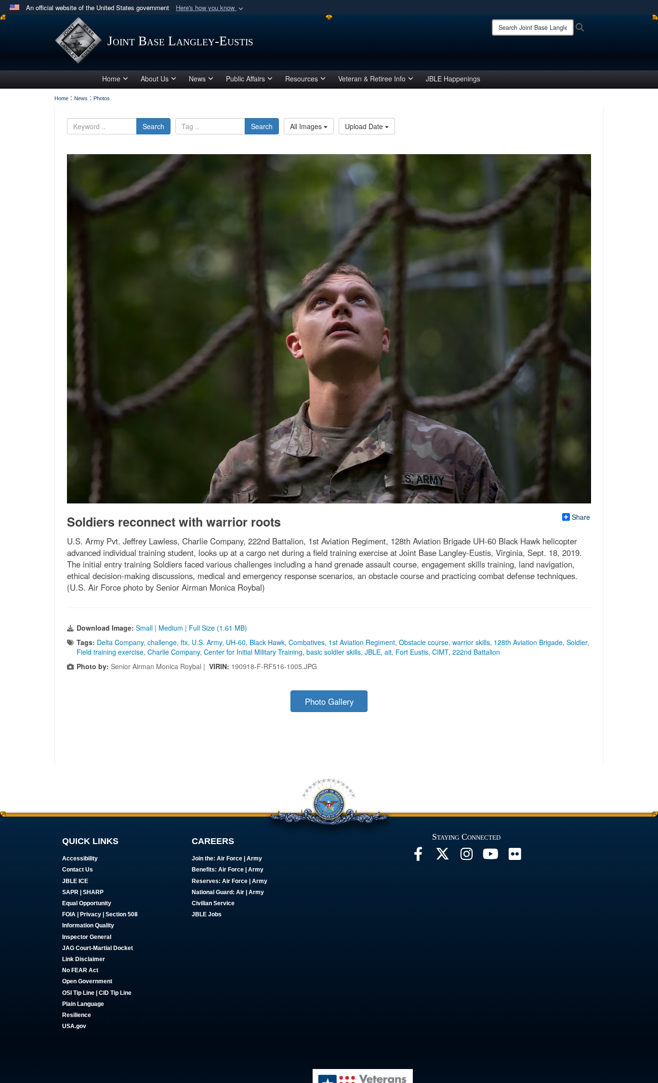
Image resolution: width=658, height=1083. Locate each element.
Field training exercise (110, 652)
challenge (162, 642)
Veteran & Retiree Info (372, 78)
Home (111, 78)
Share (581, 517)
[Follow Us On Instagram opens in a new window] (466, 856)
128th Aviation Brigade (528, 642)
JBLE (373, 652)
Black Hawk (267, 642)
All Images (307, 126)
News (197, 78)
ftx (184, 642)
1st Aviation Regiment (362, 642)
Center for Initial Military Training (253, 652)
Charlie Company (173, 652)
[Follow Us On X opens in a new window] (442, 856)
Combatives (307, 642)
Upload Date (365, 126)
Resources (301, 78)
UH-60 (236, 642)
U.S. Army (207, 642)
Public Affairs (245, 78)
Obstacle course (423, 642)
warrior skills (471, 642)
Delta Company (120, 642)
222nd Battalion (476, 652)
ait (388, 652)
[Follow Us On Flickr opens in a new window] (514, 856)
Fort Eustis (411, 652)
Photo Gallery (329, 701)
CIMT (440, 652)
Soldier (576, 642)
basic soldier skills (333, 652)
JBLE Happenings (453, 78)
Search (153, 126)
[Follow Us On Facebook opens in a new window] (418, 856)
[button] (210, 8)
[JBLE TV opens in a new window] (490, 856)
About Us (155, 78)
